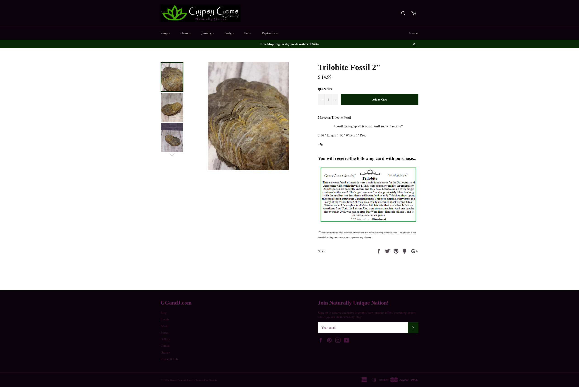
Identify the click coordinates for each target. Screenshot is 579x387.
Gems (184, 33)
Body (228, 33)
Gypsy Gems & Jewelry (182, 380)
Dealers (165, 352)
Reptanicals (270, 33)
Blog (164, 312)
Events (165, 319)
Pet (247, 33)
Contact (165, 345)
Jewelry (206, 33)
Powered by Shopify (206, 380)
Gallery (165, 339)
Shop (164, 33)
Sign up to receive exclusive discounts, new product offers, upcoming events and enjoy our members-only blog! (366, 314)
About (164, 326)
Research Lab (169, 359)
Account (413, 33)
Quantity (325, 89)
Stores (164, 332)
